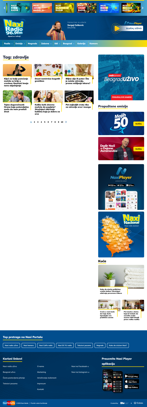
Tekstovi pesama (84, 345)
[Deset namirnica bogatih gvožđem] (48, 71)
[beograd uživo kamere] (121, 78)
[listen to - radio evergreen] (107, 8)
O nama (40, 366)
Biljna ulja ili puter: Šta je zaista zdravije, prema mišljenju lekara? (78, 81)
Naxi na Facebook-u (80, 366)
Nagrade (99, 345)
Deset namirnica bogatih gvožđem (47, 79)
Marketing (41, 372)
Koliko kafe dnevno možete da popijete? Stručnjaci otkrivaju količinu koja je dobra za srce (47, 109)
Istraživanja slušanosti (46, 378)
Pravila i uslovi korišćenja (39, 403)
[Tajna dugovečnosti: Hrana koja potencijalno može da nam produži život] (17, 97)
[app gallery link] (131, 387)
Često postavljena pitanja (14, 378)
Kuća (102, 261)
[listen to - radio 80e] (40, 8)
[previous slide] (4, 7)
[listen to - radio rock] (62, 8)
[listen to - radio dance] (84, 8)
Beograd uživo (9, 372)
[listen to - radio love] (129, 8)
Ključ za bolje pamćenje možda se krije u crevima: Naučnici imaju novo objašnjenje (16, 82)
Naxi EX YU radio (65, 345)
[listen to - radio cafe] (17, 8)
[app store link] (131, 381)
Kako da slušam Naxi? (118, 345)
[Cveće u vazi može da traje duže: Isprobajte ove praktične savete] (109, 305)
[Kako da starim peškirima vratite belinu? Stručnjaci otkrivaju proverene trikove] (121, 277)
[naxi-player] (121, 187)
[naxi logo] (14, 28)
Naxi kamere (29, 345)
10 (62, 122)
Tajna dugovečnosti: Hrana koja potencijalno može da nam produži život (16, 108)
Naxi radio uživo (11, 345)
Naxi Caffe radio (45, 345)
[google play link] (131, 376)
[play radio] (127, 28)
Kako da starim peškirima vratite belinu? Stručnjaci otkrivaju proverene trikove (111, 291)
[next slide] (142, 7)
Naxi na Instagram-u (80, 372)
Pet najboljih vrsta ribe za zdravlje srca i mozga (78, 105)
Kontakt (40, 389)
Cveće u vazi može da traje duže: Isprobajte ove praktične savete (107, 315)
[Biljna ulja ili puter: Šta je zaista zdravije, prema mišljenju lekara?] (79, 71)
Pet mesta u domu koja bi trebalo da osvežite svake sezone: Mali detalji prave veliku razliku (131, 315)
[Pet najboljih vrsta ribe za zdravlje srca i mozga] (79, 97)
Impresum (41, 383)
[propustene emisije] (121, 123)
